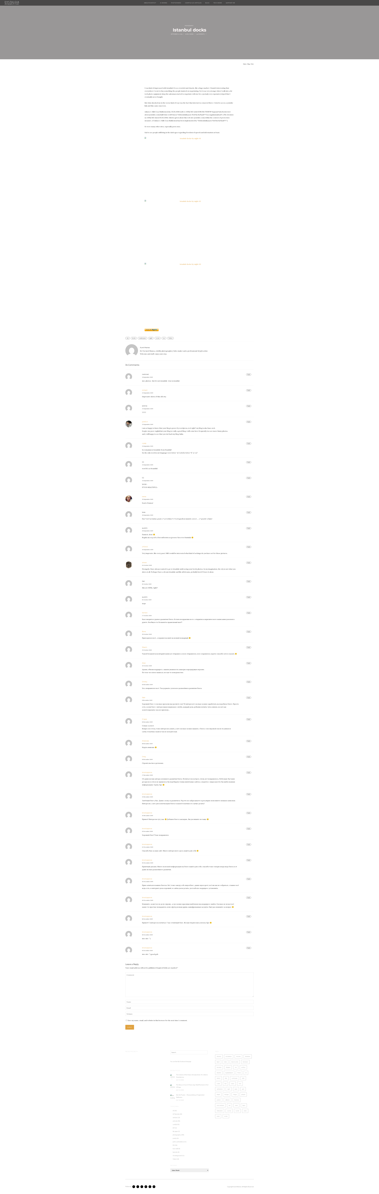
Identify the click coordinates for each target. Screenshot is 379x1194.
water (218, 1116)
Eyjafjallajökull (229, 1072)
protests (219, 1100)
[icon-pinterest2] (142, 1186)
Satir (143, 697)
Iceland (218, 1078)
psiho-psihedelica (178, 1142)
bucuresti (219, 1067)
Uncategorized (177, 1155)
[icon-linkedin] (150, 1186)
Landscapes (142, 338)
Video (174, 1159)
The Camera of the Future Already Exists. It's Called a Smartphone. (192, 1076)
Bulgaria (228, 1067)
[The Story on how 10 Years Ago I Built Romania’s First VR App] (172, 1086)
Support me (230, 3)
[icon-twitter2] (138, 1186)
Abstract (219, 1056)
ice (246, 1072)
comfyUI (175, 1124)
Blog (207, 3)
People (218, 1094)
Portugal (226, 1094)
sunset (237, 1111)
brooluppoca (147, 772)
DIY (174, 1128)
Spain (243, 1105)
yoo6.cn (145, 422)
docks (134, 338)
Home (244, 64)
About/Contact (150, 3)
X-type (144, 719)
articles (175, 1117)
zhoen (144, 562)
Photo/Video (176, 3)
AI (173, 1110)
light (243, 1078)
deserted (219, 1072)
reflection (227, 1100)
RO (174, 1145)
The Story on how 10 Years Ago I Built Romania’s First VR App (192, 1086)
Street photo (220, 1111)
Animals (238, 1056)
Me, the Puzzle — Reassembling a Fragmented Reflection (190, 1096)
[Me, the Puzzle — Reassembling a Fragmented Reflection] (172, 1096)
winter (225, 1116)
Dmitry (144, 682)
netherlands (220, 1089)
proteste (243, 1094)
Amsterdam (229, 1056)
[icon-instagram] (146, 1186)
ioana (144, 496)
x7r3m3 (145, 547)
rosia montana (220, 1105)
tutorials (175, 1152)
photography (189, 25)
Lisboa (218, 1083)
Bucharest (245, 1062)
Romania (236, 1100)
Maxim (144, 647)
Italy (226, 1078)
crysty (144, 443)
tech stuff (175, 1148)
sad (229, 1105)
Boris (144, 631)
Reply (248, 374)
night (150, 338)
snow (236, 1105)
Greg (144, 757)
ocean (157, 338)
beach (218, 1062)
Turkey (170, 338)
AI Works (163, 3)
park (243, 1089)
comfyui (243, 1067)
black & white (234, 1062)
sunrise (229, 1111)
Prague (235, 1094)
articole (175, 1121)
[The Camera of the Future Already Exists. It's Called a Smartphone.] (172, 1076)
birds (225, 1062)
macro (232, 1083)
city (128, 338)
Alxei (144, 663)
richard (144, 390)
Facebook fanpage (185, 1061)
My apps (175, 1131)
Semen (144, 613)
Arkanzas (145, 741)
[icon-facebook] (134, 1186)
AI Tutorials (176, 1114)
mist (240, 1083)
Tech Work (217, 3)
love (225, 1083)
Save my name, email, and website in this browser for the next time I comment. (157, 1020)
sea (164, 338)
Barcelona (247, 1056)
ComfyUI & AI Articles (193, 3)
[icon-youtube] (154, 1186)
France (239, 1072)
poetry (175, 1138)
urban (245, 1111)
